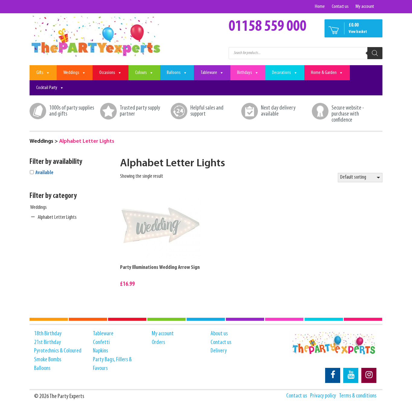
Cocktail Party (46, 87)
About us (219, 334)
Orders (158, 342)
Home (320, 6)
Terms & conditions (357, 396)
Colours (141, 72)
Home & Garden (324, 72)
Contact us (340, 6)
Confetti (101, 342)
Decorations (281, 72)
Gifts (39, 72)
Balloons (174, 72)
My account (365, 6)
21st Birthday (47, 342)
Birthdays (244, 72)
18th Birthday (48, 334)
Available (44, 173)
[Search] (374, 53)
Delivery (219, 351)
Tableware (209, 72)
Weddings (71, 72)
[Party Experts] (97, 35)
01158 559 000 (267, 26)
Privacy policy (323, 396)
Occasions (107, 72)
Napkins (100, 351)
